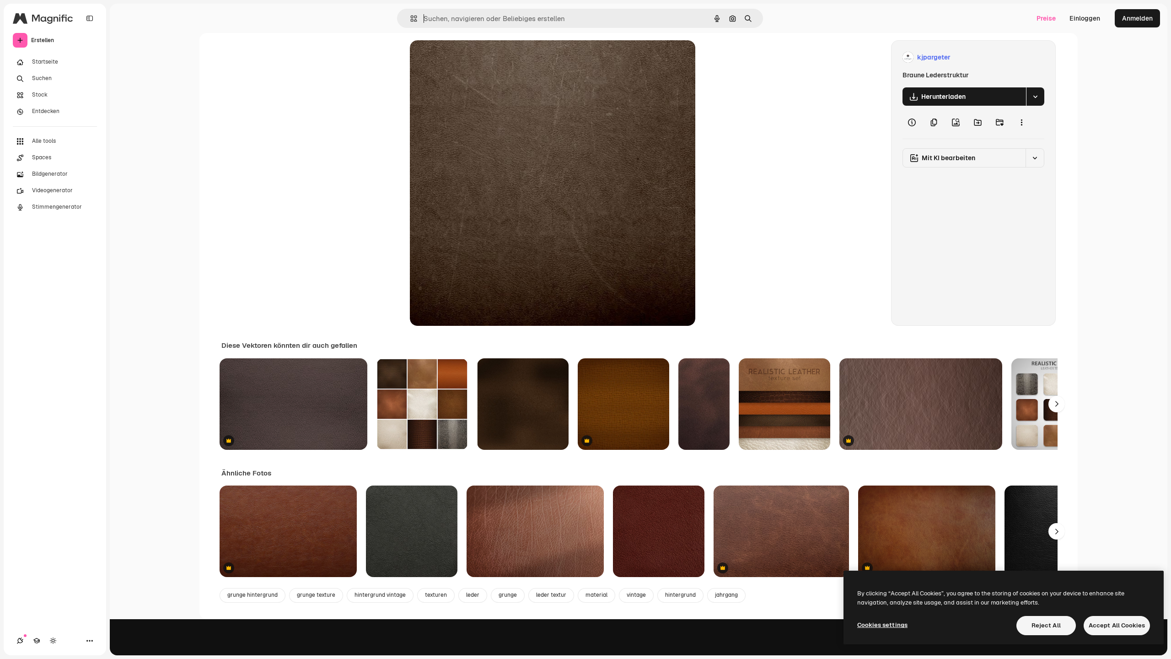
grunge (508, 595)
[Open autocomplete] (410, 18)
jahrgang (726, 595)
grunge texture (316, 595)
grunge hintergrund (252, 595)
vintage (636, 595)
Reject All (1046, 625)
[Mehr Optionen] (1021, 122)
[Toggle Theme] (53, 640)
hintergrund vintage (380, 595)
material (596, 595)
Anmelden (1137, 18)
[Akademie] (36, 640)
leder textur (551, 595)
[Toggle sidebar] (89, 18)
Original (468, 57)
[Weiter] (1056, 404)
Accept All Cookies (1117, 625)
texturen (436, 595)
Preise (1046, 18)
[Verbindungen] (20, 640)
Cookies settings (882, 625)
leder (472, 595)
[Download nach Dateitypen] (1035, 96)
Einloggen (1084, 18)
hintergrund (680, 595)
